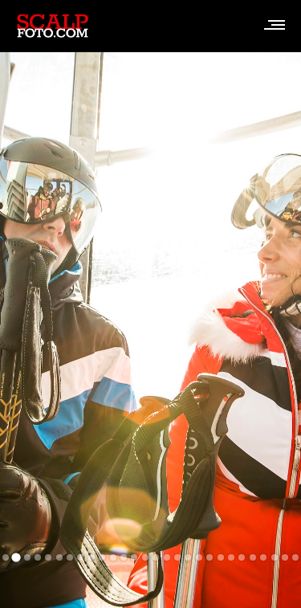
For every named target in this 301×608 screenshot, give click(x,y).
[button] (5, 557)
